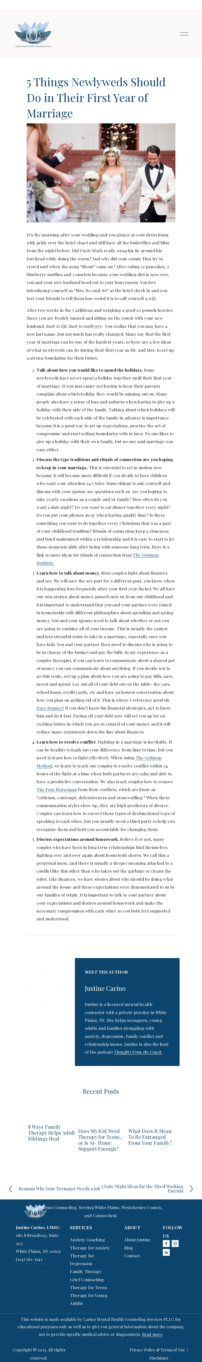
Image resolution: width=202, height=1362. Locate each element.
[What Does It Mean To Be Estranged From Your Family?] (151, 1118)
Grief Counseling (87, 1279)
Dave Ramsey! (50, 708)
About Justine (137, 1239)
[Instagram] (175, 1243)
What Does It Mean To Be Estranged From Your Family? (150, 1137)
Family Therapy (85, 1271)
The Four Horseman (56, 789)
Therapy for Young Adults (88, 1299)
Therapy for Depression (82, 1259)
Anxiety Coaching (87, 1239)
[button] (167, 1106)
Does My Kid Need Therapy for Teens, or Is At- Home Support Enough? (99, 1140)
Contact (132, 1255)
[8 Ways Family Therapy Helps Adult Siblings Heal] (51, 1116)
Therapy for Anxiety (90, 1247)
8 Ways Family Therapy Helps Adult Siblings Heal (51, 1132)
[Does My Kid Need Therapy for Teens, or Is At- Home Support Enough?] (101, 1118)
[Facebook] (166, 1243)
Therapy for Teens (88, 1287)
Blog (128, 1247)
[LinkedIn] (166, 1252)
